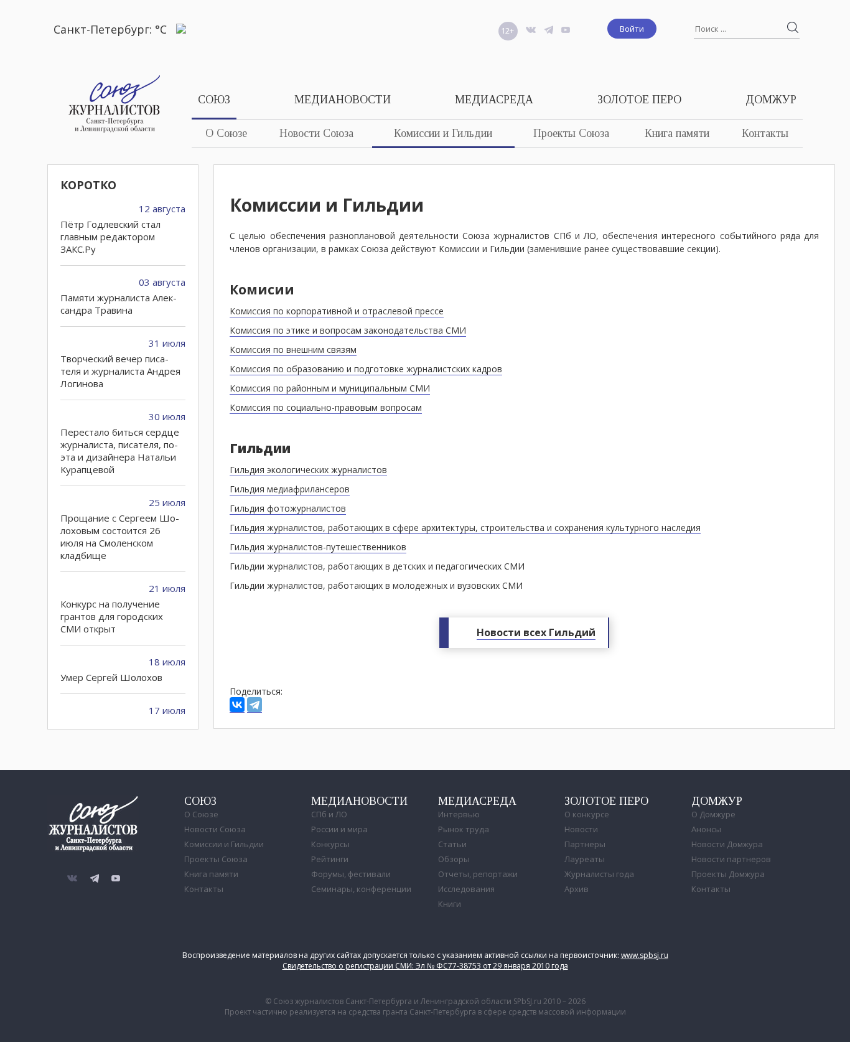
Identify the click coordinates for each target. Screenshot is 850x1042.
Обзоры (454, 859)
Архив (576, 888)
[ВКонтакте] (237, 705)
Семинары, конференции (361, 888)
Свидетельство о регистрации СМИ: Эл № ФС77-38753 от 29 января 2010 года (425, 965)
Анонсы (706, 829)
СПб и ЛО (329, 814)
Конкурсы (330, 844)
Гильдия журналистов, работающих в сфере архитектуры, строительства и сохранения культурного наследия (465, 527)
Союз (214, 99)
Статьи (452, 844)
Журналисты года (599, 874)
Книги (449, 903)
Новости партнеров (731, 859)
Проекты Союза (571, 133)
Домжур (770, 99)
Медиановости (342, 99)
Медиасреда (494, 99)
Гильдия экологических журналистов (308, 470)
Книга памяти (677, 133)
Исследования (466, 888)
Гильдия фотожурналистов (288, 508)
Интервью (459, 814)
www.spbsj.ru (644, 955)
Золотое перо (639, 99)
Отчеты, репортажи (478, 874)
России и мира (339, 829)
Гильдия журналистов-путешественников (318, 547)
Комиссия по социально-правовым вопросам (326, 407)
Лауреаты (584, 859)
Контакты (765, 133)
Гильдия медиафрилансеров (290, 489)
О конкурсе (586, 814)
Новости (581, 829)
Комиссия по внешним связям (293, 349)
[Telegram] (254, 705)
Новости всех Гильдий (536, 632)
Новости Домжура (727, 844)
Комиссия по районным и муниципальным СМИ (330, 388)
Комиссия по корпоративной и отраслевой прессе (337, 311)
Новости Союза (316, 133)
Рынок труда (463, 829)
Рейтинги (329, 859)
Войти (632, 28)
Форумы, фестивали (351, 874)
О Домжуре (713, 814)
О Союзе (226, 133)
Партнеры (584, 844)
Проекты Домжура (728, 874)
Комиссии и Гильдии (443, 133)
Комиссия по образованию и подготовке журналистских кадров (366, 369)
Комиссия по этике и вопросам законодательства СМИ (348, 330)
